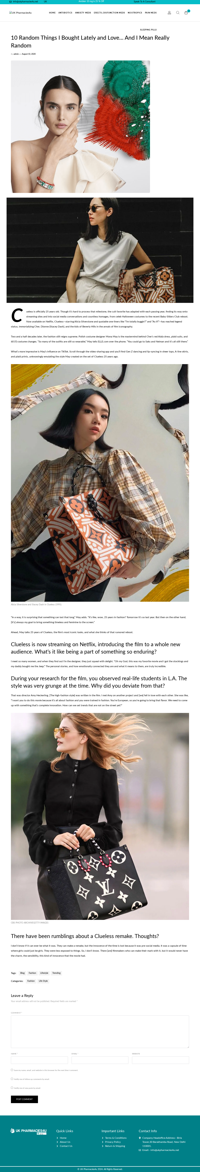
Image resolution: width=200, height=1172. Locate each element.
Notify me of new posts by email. (27, 1088)
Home (52, 13)
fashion (32, 973)
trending (56, 973)
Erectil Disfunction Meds (109, 13)
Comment (16, 1013)
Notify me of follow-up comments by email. (32, 1079)
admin (16, 54)
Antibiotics (65, 13)
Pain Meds (151, 13)
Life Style (43, 981)
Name (14, 1054)
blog (22, 973)
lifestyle (44, 973)
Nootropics (135, 13)
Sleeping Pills (148, 30)
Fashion (31, 981)
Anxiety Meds (83, 13)
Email (75, 1054)
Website (136, 1054)
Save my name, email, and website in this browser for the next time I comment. (46, 1070)
